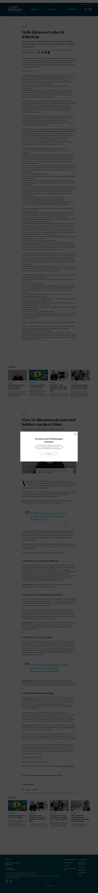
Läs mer (49, 453)
